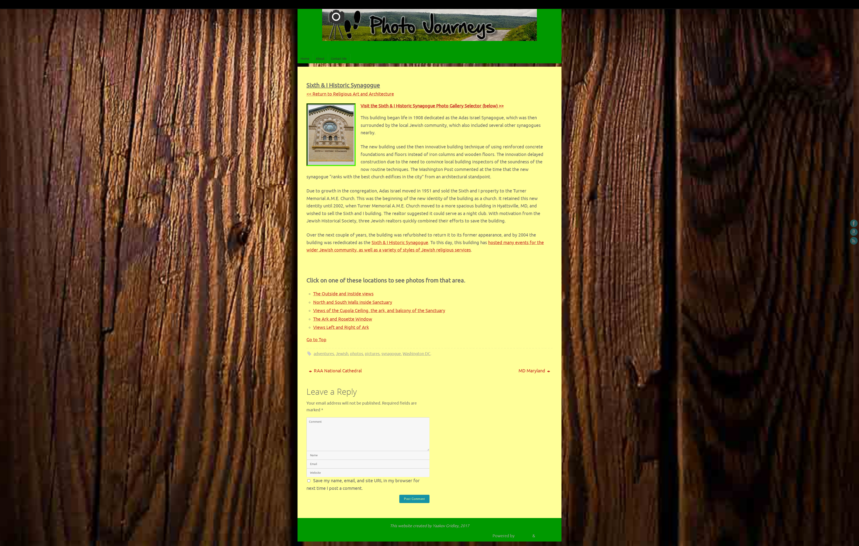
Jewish (342, 353)
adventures (324, 353)
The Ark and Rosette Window (342, 319)
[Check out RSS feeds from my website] (854, 241)
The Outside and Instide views (343, 294)
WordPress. (546, 535)
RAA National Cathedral (337, 371)
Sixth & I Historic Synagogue (400, 242)
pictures (372, 353)
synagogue (391, 353)
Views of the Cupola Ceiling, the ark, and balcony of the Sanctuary (379, 311)
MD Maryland (532, 371)
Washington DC (416, 353)
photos (356, 353)
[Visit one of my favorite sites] (854, 232)
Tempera (523, 535)
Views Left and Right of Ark (341, 327)
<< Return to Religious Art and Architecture (350, 94)
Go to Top (316, 340)
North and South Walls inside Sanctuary (352, 302)
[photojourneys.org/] (854, 223)
